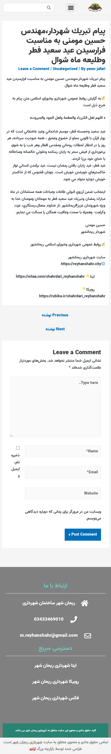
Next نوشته (55, 329)
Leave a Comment (33, 69)
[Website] (63, 495)
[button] (70, 7)
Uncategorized (65, 69)
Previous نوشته (55, 315)
